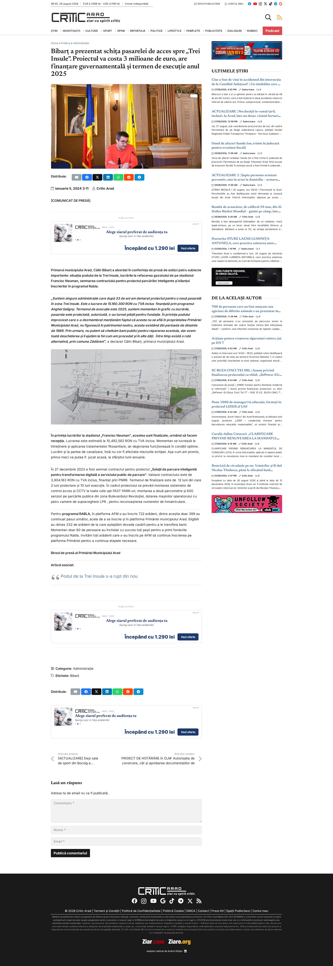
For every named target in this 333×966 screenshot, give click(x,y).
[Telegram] (275, 3)
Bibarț (74, 676)
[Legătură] (279, 17)
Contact (203, 911)
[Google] (280, 3)
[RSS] (199, 901)
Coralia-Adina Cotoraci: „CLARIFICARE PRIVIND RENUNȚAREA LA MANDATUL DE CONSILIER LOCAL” (244, 439)
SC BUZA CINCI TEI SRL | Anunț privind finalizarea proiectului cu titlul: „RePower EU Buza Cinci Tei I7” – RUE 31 (245, 375)
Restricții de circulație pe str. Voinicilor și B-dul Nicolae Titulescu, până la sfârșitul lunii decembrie (247, 470)
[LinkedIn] (185, 951)
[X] (265, 3)
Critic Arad (105, 188)
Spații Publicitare (238, 911)
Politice (65, 43)
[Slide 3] (80, 239)
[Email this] (77, 177)
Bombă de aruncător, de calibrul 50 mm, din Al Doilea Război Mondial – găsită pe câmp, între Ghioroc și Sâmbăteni (246, 212)
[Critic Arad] (86, 17)
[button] (268, 17)
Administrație (81, 43)
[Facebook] (249, 3)
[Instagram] (260, 4)
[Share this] (87, 177)
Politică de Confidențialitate (141, 911)
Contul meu (260, 911)
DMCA (190, 911)
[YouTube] (255, 3)
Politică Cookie (173, 911)
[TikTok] (270, 3)
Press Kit (217, 911)
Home (54, 43)
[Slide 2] (77, 239)
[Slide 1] (75, 239)
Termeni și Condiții (106, 911)
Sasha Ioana (248, 89)
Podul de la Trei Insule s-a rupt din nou (99, 576)
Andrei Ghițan (175, 951)
